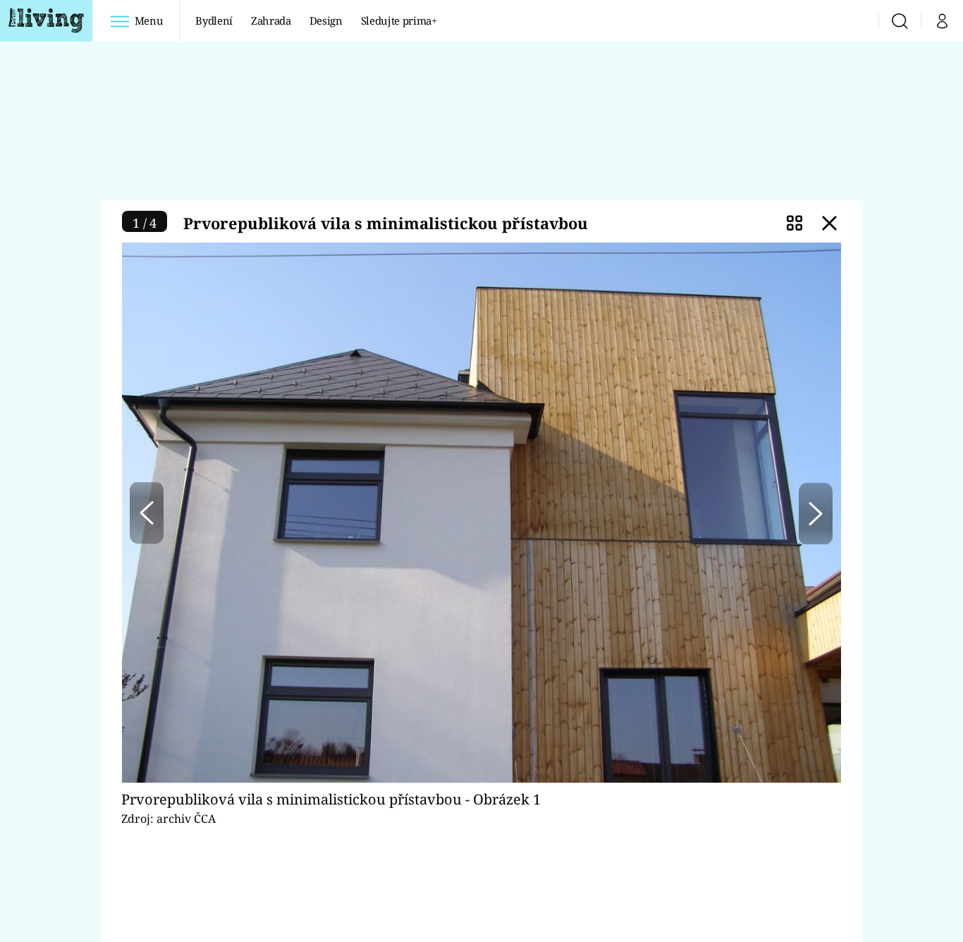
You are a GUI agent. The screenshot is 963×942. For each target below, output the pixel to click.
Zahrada (271, 20)
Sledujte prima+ (399, 20)
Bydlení (214, 20)
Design (326, 20)
